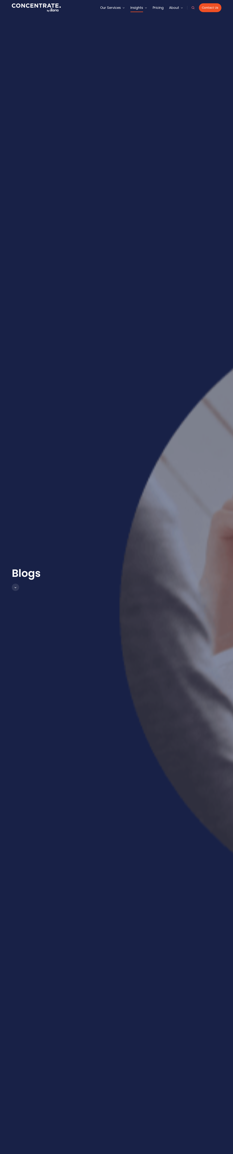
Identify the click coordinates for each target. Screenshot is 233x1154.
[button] (15, 587)
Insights (136, 7)
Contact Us (210, 8)
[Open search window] (193, 8)
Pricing (158, 7)
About (174, 7)
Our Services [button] (110, 7)
